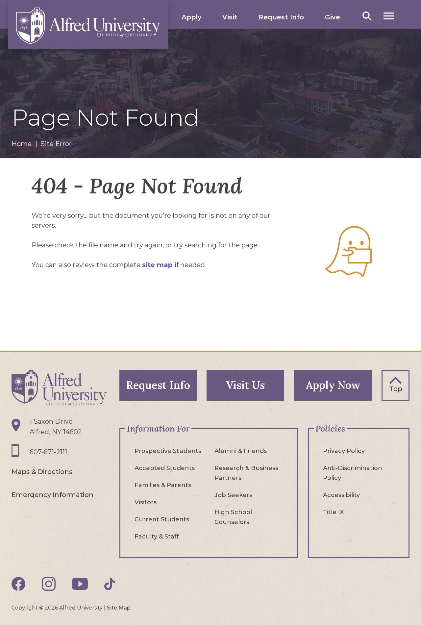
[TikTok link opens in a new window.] (109, 584)
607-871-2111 (48, 452)
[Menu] (389, 16)
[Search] (367, 16)
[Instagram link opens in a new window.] (49, 584)
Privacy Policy (344, 451)
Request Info (281, 17)
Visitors (146, 502)
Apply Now (333, 385)
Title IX (333, 512)
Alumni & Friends (240, 451)
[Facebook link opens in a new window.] (18, 584)
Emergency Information (52, 495)
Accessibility (341, 495)
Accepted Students (165, 468)
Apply (192, 17)
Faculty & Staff (157, 536)
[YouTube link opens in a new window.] (80, 584)
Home (22, 144)
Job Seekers (233, 495)
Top (395, 389)
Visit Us (245, 385)
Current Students (162, 519)
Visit (229, 17)
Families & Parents (163, 485)
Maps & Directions (42, 472)
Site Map (119, 608)
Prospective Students (168, 451)
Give (332, 17)
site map (157, 265)
